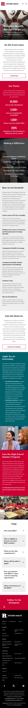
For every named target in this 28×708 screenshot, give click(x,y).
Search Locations (18, 653)
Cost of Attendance (18, 633)
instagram (4, 607)
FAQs (3, 665)
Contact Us (4, 671)
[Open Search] (22, 3)
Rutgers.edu (4, 621)
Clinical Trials (4, 662)
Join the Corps (14, 75)
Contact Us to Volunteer (14, 347)
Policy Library (4, 677)
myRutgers (4, 675)
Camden (4, 623)
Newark (20, 621)
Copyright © (4, 703)
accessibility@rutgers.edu (10, 698)
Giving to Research (5, 647)
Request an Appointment (7, 655)
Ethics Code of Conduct (19, 677)
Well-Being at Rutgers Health (7, 658)
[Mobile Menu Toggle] (26, 3)
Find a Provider (5, 653)
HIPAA (3, 680)
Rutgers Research (18, 641)
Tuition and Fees (5, 635)
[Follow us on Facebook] (4, 686)
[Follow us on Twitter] (13, 686)
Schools (3, 629)
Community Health (6, 660)
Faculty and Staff (18, 675)
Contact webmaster (17, 704)
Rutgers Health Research (6, 641)
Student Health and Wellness (20, 658)
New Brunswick (13, 621)
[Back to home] (12, 616)
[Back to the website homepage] (9, 4)
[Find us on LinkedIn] (23, 686)
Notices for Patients (18, 662)
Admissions (4, 633)
